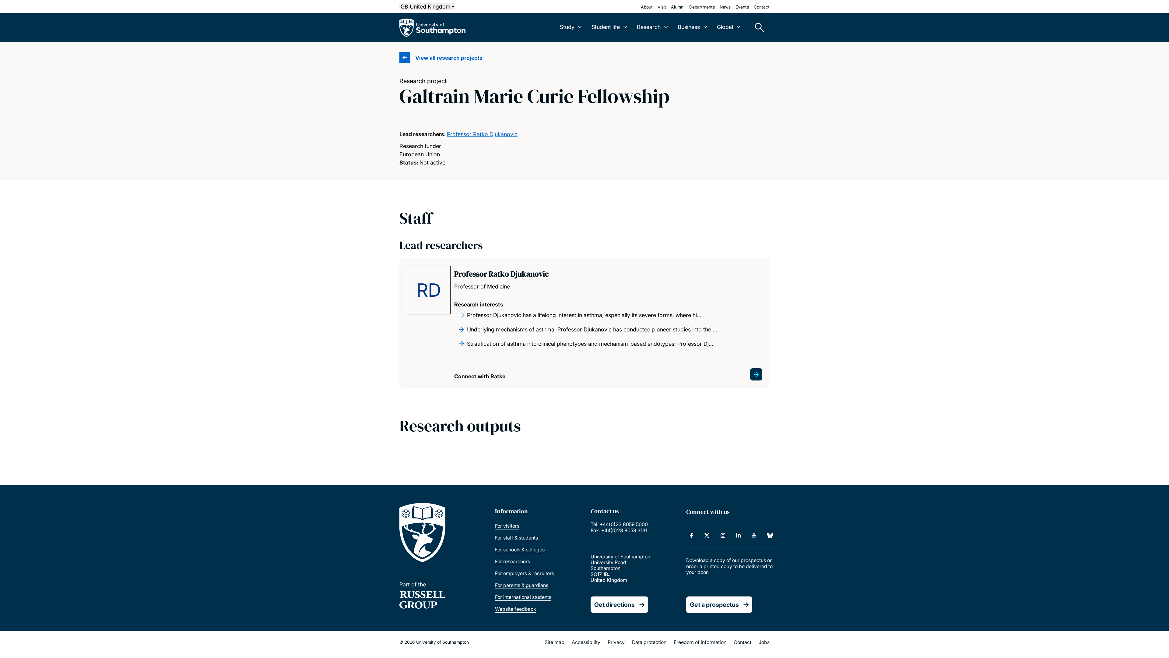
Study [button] (567, 27)
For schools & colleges (520, 550)
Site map (554, 642)
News (725, 6)
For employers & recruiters (524, 573)
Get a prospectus (714, 604)
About (647, 6)
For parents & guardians (521, 585)
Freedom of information (700, 642)
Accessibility (586, 642)
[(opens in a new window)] (691, 535)
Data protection (649, 642)
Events (742, 6)
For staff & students (516, 538)
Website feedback (515, 609)
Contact (762, 6)
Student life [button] (606, 27)
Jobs (764, 642)
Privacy (616, 642)
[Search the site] (757, 27)
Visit (662, 6)
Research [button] (649, 27)
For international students (523, 597)
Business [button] (689, 27)
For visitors (507, 526)
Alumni (677, 6)
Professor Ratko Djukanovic (482, 134)
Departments (702, 6)
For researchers (512, 561)
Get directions (614, 604)
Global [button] (725, 27)
